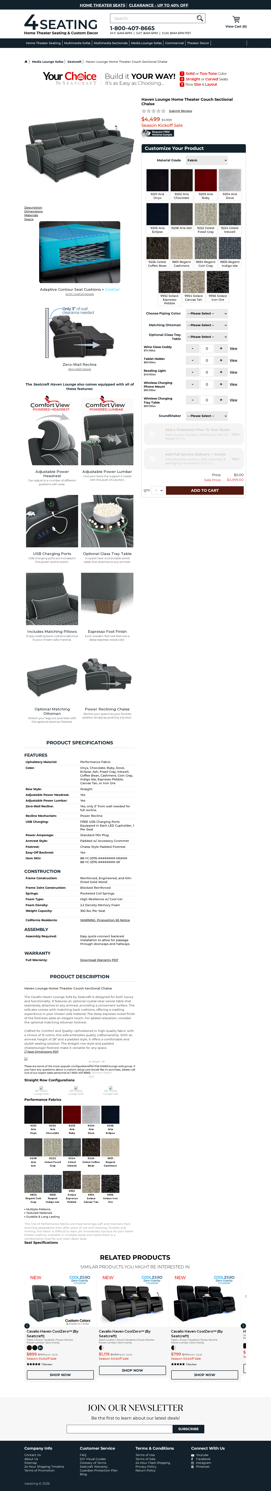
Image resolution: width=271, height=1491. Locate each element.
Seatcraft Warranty (94, 1467)
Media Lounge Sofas (47, 62)
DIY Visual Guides (93, 1459)
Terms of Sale (145, 1459)
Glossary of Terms (93, 1463)
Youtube (201, 1455)
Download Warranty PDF (99, 960)
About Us (31, 1459)
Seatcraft (75, 62)
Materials (31, 215)
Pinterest (202, 1467)
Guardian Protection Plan (99, 1470)
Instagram (203, 1463)
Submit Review (180, 111)
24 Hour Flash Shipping (153, 1463)
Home (26, 61)
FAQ (83, 1455)
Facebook (202, 1459)
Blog (83, 1474)
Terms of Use (145, 1455)
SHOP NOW (60, 1375)
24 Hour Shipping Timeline (44, 1467)
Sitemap (30, 1463)
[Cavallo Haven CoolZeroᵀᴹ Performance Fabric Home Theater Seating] (60, 1300)
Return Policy (146, 1470)
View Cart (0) (236, 26)
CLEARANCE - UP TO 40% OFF (158, 5)
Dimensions (33, 211)
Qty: (147, 490)
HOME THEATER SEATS (102, 5)
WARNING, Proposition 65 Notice (105, 920)
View (233, 348)
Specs (28, 219)
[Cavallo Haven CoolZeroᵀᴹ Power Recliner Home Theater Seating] (132, 1300)
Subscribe (188, 1429)
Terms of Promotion (39, 1470)
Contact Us (32, 1455)
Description (33, 208)
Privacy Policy (146, 1467)
